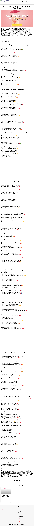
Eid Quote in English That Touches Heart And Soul (5, 497)
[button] (31, 41)
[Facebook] (20, 521)
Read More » (5, 501)
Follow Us (20, 518)
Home (14, 1)
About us (23, 1)
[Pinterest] (19, 521)
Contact (27, 1)
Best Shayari (19, 1)
